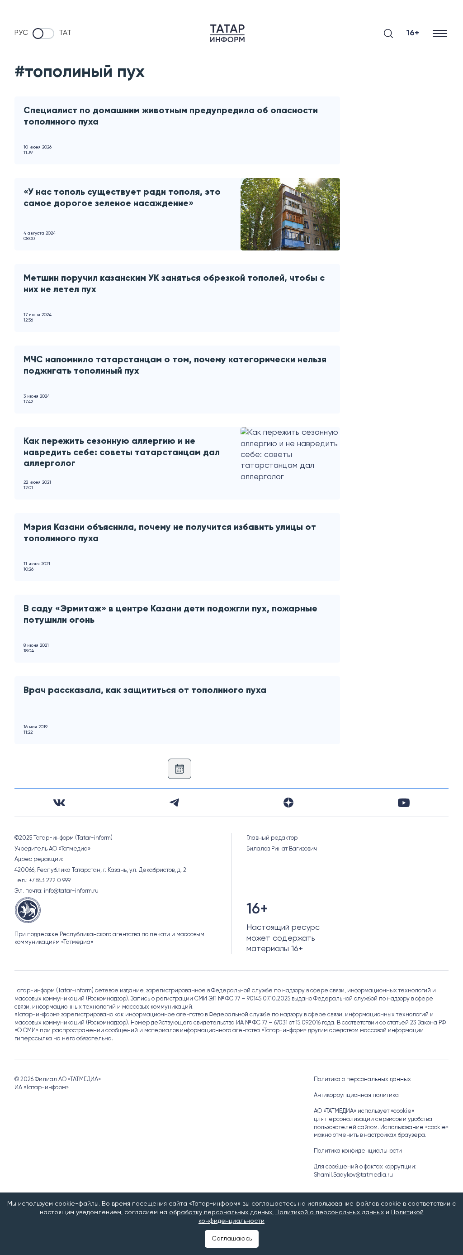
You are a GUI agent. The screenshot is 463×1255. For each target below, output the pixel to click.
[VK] (59, 803)
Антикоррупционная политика (356, 1095)
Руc (21, 33)
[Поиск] (388, 33)
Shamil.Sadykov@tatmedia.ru (353, 1175)
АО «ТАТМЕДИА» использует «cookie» (364, 1111)
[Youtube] (403, 803)
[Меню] (441, 33)
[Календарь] (179, 769)
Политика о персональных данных (362, 1079)
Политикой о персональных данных (329, 1212)
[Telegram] (174, 802)
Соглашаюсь (232, 1239)
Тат (65, 33)
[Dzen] (288, 802)
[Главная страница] (227, 33)
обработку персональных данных (220, 1212)
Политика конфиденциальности (358, 1151)
